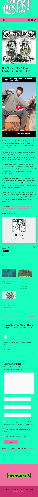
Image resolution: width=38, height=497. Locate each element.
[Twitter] (35, 20)
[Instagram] (28, 20)
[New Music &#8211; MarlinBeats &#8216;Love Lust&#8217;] (9, 273)
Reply (32, 352)
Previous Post (6, 317)
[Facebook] (31, 20)
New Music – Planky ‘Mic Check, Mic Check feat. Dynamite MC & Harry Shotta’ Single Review (24, 281)
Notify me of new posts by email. (16, 436)
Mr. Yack (19, 235)
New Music (15, 74)
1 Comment (6, 74)
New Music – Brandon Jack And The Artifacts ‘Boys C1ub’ (9, 301)
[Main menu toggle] (4, 20)
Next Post (33, 317)
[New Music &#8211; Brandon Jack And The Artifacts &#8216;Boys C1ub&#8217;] (9, 295)
